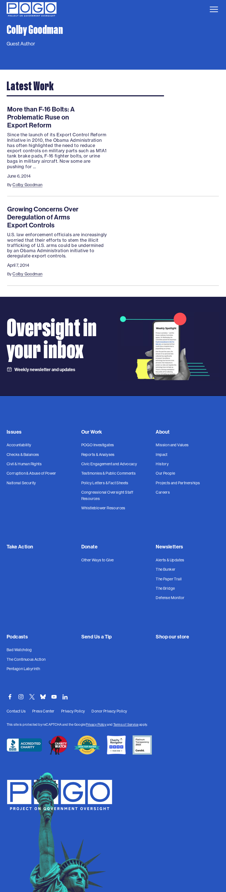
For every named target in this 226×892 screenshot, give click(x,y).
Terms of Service (125, 724)
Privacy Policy (96, 724)
